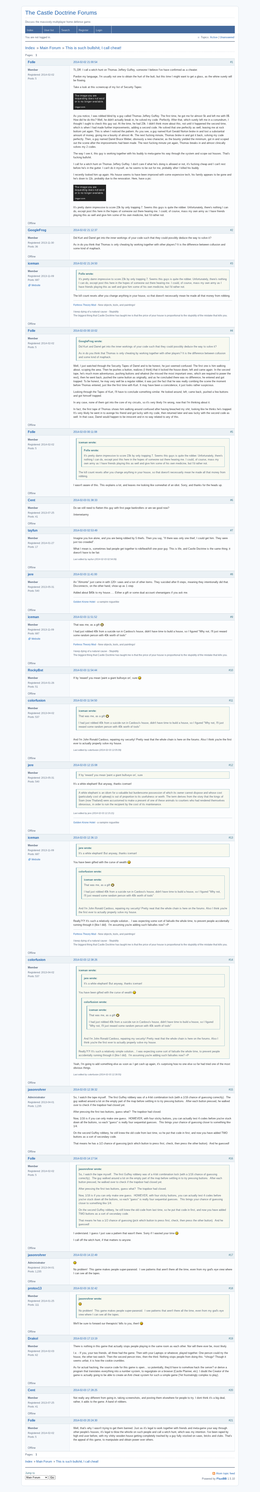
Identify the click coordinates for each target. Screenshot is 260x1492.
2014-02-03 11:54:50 (85, 700)
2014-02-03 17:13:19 (85, 1338)
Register (83, 30)
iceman (33, 263)
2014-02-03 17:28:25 (85, 1390)
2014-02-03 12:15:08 (85, 765)
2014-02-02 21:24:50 (85, 263)
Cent (31, 500)
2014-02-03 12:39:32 (85, 1089)
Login (99, 30)
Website (35, 285)
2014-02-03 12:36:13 (85, 837)
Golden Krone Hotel (84, 601)
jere (31, 574)
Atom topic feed (225, 1473)
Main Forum (50, 48)
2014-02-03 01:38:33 (85, 500)
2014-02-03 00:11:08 (85, 431)
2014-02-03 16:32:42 (85, 1288)
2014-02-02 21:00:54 (85, 62)
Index (30, 30)
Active (214, 37)
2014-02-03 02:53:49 (85, 530)
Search (65, 30)
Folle (31, 62)
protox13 (35, 1288)
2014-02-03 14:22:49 (85, 1255)
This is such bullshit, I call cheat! (93, 48)
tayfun (33, 530)
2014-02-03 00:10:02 (85, 330)
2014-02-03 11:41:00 (85, 574)
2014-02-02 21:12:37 (85, 230)
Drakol (33, 1338)
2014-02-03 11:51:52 (85, 617)
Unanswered (227, 37)
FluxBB (222, 1478)
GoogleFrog (37, 230)
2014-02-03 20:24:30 (85, 1420)
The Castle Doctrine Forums (61, 13)
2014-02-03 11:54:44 (85, 670)
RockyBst (35, 670)
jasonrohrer (37, 1089)
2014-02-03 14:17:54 (85, 1158)
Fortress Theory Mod (84, 305)
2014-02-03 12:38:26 (85, 959)
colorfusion (37, 700)
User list (49, 30)
